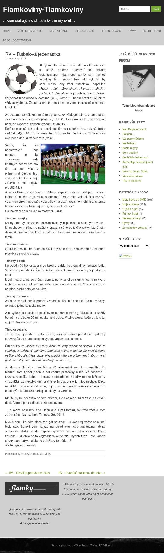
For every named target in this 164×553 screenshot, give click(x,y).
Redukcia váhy (111, 31)
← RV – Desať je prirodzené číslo (27, 473)
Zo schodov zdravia (17, 40)
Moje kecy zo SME (30, 31)
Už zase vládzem (133, 138)
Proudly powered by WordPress (69, 545)
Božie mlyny (130, 148)
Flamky (25, 453)
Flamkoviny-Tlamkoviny (43, 9)
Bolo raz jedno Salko (135, 171)
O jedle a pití (152, 31)
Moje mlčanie (59, 31)
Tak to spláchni (131, 181)
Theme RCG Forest (101, 545)
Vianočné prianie (132, 176)
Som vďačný (130, 152)
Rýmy (132, 31)
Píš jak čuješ (84, 31)
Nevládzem (129, 143)
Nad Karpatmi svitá (134, 129)
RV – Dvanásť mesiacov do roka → (81, 473)
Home (7, 31)
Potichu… (128, 134)
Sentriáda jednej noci (135, 157)
